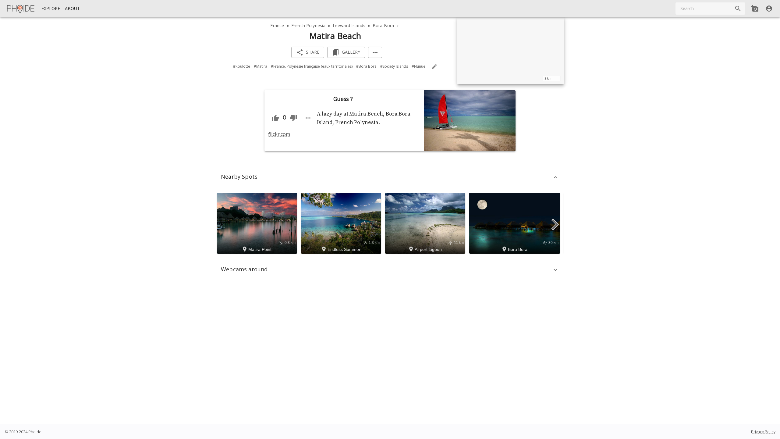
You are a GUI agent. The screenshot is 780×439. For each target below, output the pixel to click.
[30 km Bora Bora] (515, 222)
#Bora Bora (366, 66)
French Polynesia (308, 25)
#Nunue (418, 66)
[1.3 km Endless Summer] (342, 222)
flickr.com (279, 134)
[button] (390, 177)
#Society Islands (394, 66)
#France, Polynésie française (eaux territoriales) (312, 66)
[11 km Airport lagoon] (426, 222)
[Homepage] (21, 8)
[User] (769, 8)
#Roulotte (241, 66)
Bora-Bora (383, 25)
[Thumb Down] (293, 118)
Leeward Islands (349, 25)
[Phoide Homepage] (21, 8)
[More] (375, 52)
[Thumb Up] (275, 118)
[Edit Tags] (434, 66)
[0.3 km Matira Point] (258, 222)
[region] (510, 50)
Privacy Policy (763, 431)
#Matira (260, 66)
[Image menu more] (308, 118)
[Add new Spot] (755, 8)
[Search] (738, 8)
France (277, 25)
